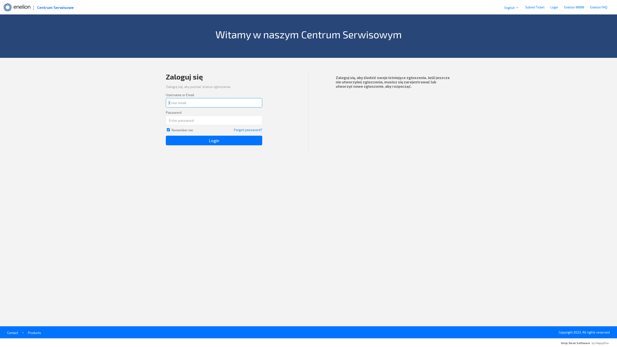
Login (554, 7)
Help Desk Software (575, 343)
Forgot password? (248, 130)
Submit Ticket (534, 7)
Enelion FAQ (598, 7)
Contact (12, 333)
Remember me (182, 130)
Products (34, 333)
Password (173, 112)
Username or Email (180, 95)
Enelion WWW (574, 7)
